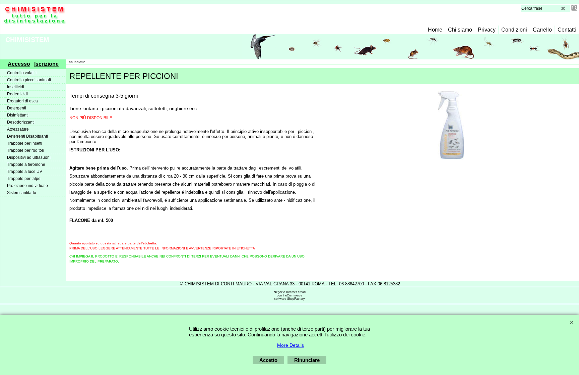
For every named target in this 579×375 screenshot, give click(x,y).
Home (435, 30)
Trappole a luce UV (24, 171)
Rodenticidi (17, 94)
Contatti (567, 30)
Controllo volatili (22, 73)
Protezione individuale (27, 185)
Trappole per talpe (24, 178)
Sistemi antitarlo (21, 192)
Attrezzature (18, 129)
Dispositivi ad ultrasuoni (29, 157)
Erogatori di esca (22, 101)
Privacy (487, 30)
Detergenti (16, 108)
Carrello (542, 30)
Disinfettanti (17, 115)
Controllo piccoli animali (29, 80)
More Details (290, 345)
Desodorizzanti (21, 122)
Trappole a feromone (26, 164)
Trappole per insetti (24, 143)
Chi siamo (460, 30)
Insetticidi (15, 87)
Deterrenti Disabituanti (27, 136)
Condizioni (514, 30)
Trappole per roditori (25, 150)
